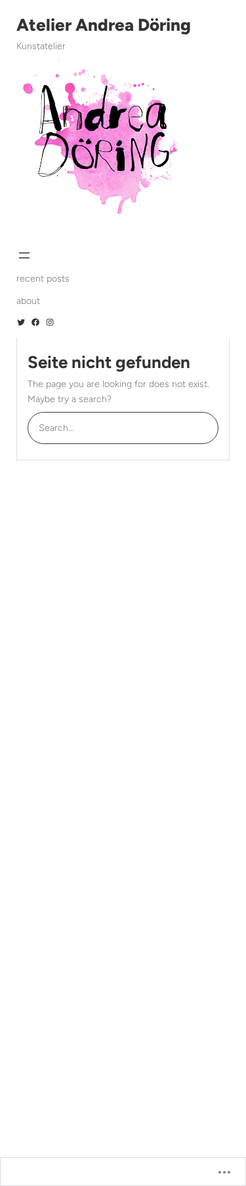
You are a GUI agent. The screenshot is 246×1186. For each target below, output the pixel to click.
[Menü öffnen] (24, 255)
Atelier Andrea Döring (103, 24)
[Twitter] (21, 322)
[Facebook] (35, 322)
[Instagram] (49, 322)
